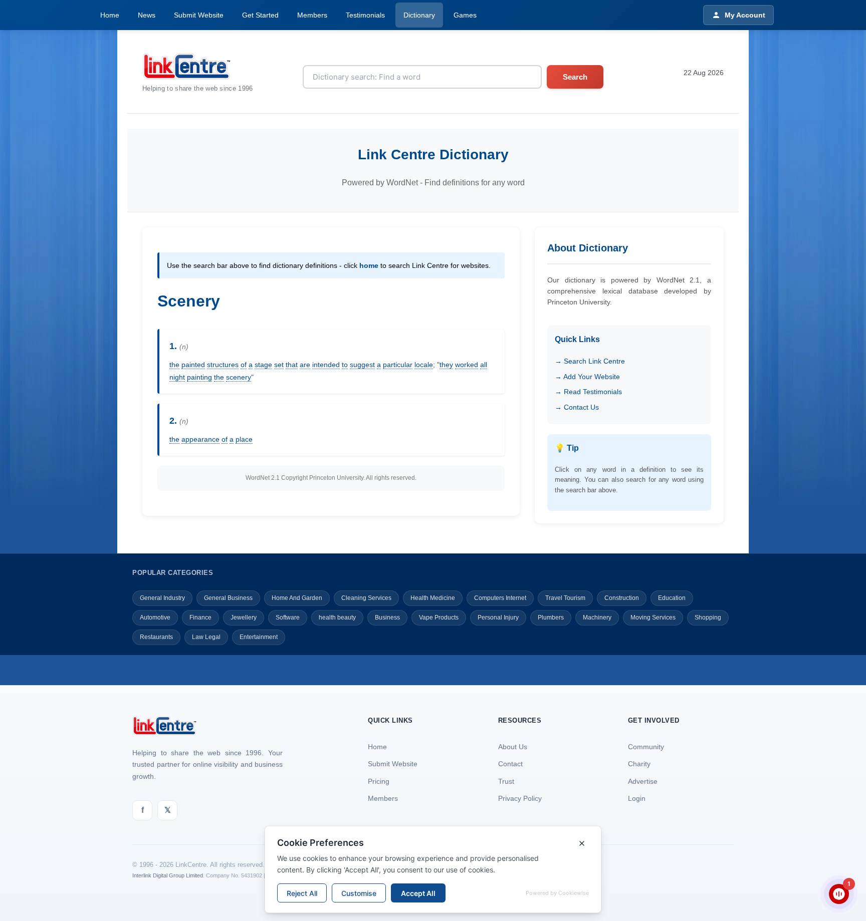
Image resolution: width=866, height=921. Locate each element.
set (279, 365)
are (305, 365)
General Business (228, 597)
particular (397, 365)
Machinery (597, 617)
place (244, 439)
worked (466, 365)
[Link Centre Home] (197, 66)
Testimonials (365, 15)
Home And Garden (297, 597)
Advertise (643, 781)
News (146, 15)
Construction (621, 597)
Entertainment (259, 637)
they (446, 365)
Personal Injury (498, 617)
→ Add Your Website (587, 377)
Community (646, 747)
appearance (200, 439)
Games (465, 15)
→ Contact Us (577, 407)
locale (423, 365)
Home (109, 15)
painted (193, 365)
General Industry (162, 597)
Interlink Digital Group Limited (167, 875)
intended (326, 365)
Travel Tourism (565, 597)
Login (636, 798)
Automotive (155, 617)
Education (672, 597)
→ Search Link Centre (590, 361)
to (345, 365)
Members (312, 15)
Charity (639, 764)
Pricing (378, 781)
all (483, 365)
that (292, 365)
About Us (512, 747)
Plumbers (551, 617)
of (244, 365)
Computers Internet (500, 597)
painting (199, 377)
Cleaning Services (366, 597)
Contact (510, 764)
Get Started (260, 15)
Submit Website (199, 15)
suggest (362, 365)
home (368, 265)
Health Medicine (432, 597)
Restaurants (156, 637)
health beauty (337, 617)
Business (387, 617)
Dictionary (419, 15)
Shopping (708, 617)
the (174, 365)
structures (223, 365)
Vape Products (439, 617)
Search (575, 77)
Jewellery (244, 617)
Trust (506, 781)
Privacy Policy (520, 798)
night (177, 377)
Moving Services (653, 617)
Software (288, 617)
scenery (238, 377)
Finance (200, 617)
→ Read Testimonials (588, 392)
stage (263, 365)
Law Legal (206, 637)
